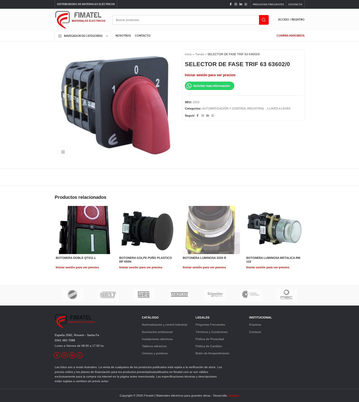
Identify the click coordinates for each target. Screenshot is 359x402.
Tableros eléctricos (154, 346)
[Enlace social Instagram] (235, 4)
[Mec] (286, 295)
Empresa (255, 324)
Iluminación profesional (157, 332)
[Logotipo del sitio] (80, 19)
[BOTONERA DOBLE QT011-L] (84, 230)
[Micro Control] (251, 295)
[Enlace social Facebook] (230, 4)
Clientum (233, 395)
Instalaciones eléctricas (157, 339)
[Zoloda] (72, 295)
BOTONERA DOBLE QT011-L (76, 257)
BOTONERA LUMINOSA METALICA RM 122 (273, 259)
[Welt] (108, 295)
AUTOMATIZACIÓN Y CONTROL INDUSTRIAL (233, 108)
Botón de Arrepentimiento (212, 353)
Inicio (188, 54)
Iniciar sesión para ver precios (210, 75)
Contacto (255, 332)
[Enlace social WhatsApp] (245, 4)
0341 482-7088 (65, 340)
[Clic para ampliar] (63, 151)
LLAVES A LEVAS (278, 108)
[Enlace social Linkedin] (240, 4)
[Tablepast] (179, 295)
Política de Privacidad (210, 339)
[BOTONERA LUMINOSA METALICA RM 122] (274, 229)
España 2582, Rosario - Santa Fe (77, 335)
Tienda (199, 54)
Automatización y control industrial (164, 324)
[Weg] (144, 295)
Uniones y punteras (155, 353)
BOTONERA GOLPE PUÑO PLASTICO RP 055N (145, 259)
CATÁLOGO (150, 317)
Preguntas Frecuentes (210, 324)
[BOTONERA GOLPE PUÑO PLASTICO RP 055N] (147, 229)
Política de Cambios (209, 346)
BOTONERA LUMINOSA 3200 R (204, 257)
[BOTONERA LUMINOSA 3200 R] (211, 230)
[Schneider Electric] (215, 295)
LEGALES (202, 317)
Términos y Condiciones (212, 332)
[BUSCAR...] (264, 20)
